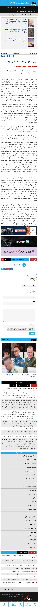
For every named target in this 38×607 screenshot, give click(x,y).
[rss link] (12, 589)
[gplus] (8, 269)
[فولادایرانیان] (19, 230)
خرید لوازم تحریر (31, 467)
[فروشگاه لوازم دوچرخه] (19, 241)
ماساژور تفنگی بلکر (31, 479)
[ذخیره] (7, 56)
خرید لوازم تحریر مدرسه (29, 459)
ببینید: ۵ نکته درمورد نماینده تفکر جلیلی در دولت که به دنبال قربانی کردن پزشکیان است (18, 433)
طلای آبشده (32, 540)
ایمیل (34, 301)
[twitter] (2, 269)
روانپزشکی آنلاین (31, 544)
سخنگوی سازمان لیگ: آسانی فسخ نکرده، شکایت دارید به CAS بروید (18, 582)
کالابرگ (34, 498)
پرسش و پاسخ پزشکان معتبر (28, 456)
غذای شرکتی (32, 490)
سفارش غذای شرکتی (30, 517)
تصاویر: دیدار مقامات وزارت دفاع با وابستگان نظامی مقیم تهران (20, 375)
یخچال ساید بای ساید (30, 463)
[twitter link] (5, 589)
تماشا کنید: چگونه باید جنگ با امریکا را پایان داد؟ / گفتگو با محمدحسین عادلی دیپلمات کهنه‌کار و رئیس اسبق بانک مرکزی (16, 21)
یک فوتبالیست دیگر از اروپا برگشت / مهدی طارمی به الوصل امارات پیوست (18, 562)
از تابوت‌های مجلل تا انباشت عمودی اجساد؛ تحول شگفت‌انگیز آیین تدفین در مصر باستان (16, 30)
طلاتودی (33, 501)
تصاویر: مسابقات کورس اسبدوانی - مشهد (25, 568)
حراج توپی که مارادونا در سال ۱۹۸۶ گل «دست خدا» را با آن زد (20, 574)
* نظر (34, 308)
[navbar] (36, 8)
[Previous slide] (8, 339)
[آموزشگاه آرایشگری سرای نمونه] (19, 251)
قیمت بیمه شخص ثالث (29, 513)
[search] (2, 7)
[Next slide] (3, 339)
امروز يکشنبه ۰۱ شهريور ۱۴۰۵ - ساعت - (25, 7)
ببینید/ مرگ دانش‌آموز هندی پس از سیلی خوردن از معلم (21, 429)
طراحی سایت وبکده (30, 521)
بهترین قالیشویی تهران (29, 528)
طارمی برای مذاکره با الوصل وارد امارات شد (25, 577)
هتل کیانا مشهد (31, 475)
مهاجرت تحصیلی (31, 505)
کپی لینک (33, 260)
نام (34, 295)
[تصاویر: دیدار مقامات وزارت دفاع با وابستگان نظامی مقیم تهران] (19, 358)
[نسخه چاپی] (2, 56)
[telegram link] (8, 589)
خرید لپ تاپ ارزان (30, 471)
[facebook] (5, 269)
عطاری (34, 482)
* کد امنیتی (32, 324)
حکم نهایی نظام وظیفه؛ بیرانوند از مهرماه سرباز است (23, 571)
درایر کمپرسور (32, 494)
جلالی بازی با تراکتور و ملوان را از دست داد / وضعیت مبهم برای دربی (19, 580)
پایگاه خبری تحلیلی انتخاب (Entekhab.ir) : (25, 66)
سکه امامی (33, 532)
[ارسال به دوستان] (4, 56)
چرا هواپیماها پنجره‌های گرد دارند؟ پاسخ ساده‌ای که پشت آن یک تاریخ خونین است (16, 40)
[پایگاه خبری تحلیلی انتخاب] (34, 3)
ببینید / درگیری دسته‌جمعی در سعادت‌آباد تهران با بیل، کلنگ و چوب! (19, 436)
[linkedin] (11, 269)
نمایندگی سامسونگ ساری (28, 486)
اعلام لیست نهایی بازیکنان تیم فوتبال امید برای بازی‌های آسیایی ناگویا (18, 566)
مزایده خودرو (32, 524)
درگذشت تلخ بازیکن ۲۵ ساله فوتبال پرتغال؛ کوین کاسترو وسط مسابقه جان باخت (18, 557)
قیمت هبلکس (32, 509)
